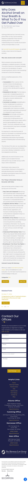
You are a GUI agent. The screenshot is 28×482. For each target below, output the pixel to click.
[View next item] (8, 306)
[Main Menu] (23, 3)
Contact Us (14, 394)
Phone (4, 344)
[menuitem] (14, 383)
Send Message (12, 371)
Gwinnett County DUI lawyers (11, 49)
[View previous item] (2, 306)
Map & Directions (14, 445)
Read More (6, 303)
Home (14, 382)
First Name (6, 335)
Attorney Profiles (14, 384)
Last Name (6, 339)
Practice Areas (14, 386)
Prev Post (5, 281)
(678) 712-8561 (5, 331)
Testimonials (14, 390)
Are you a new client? (8, 354)
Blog (14, 396)
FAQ (14, 388)
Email (4, 349)
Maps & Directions (14, 409)
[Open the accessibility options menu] (25, 479)
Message (5, 358)
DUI (9, 277)
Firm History (14, 392)
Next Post (22, 281)
